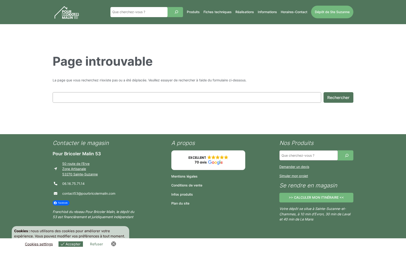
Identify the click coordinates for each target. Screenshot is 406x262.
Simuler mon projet (293, 176)
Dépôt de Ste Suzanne (332, 12)
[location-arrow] (56, 169)
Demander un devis (294, 167)
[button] (208, 160)
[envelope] (56, 193)
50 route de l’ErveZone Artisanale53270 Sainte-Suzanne (80, 169)
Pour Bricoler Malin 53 (77, 153)
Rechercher (338, 97)
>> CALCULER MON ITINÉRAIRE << (316, 197)
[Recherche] (176, 12)
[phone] (56, 183)
